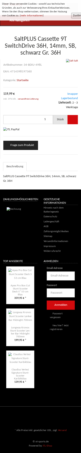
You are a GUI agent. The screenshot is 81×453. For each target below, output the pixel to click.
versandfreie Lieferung (28, 99)
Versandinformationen (56, 241)
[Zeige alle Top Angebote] (36, 262)
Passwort (52, 285)
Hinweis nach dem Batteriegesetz (54, 209)
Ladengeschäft (51, 221)
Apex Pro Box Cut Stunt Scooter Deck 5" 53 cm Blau (20, 290)
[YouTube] (75, 418)
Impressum (50, 246)
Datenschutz (50, 216)
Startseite (22, 80)
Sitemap (48, 236)
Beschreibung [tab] (14, 166)
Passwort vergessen (56, 315)
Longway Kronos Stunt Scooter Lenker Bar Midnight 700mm (20, 332)
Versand (62, 430)
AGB (46, 226)
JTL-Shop (47, 445)
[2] (11, 129)
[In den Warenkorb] (73, 119)
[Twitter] (63, 418)
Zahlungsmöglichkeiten (56, 231)
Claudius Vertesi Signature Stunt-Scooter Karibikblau (20, 374)
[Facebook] (57, 418)
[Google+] (69, 418)
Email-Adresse (55, 268)
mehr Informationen (32, 15)
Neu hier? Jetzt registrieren (59, 327)
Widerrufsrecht (52, 251)
